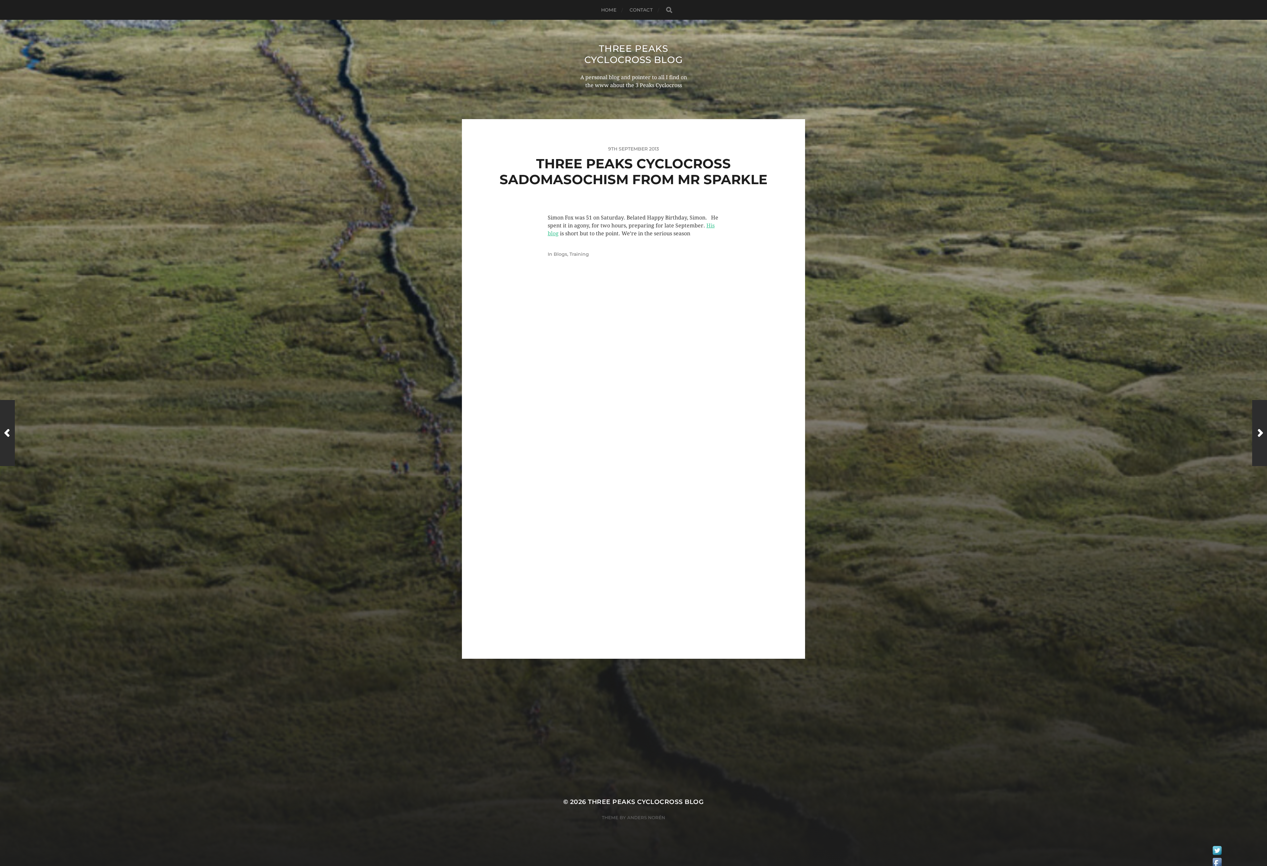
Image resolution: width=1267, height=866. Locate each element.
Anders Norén (646, 817)
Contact (641, 10)
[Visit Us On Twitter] (1217, 852)
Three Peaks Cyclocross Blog (633, 54)
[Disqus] (633, 376)
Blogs (560, 254)
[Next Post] (1259, 433)
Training (579, 254)
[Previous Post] (7, 433)
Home (608, 10)
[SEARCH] (669, 10)
